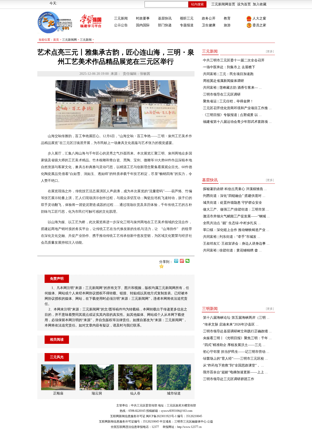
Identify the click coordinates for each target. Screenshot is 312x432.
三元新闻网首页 (223, 4)
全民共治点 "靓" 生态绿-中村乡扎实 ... (232, 223)
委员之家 (259, 25)
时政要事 (143, 18)
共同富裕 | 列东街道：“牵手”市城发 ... (231, 237)
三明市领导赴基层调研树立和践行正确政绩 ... (237, 331)
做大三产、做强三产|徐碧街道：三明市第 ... (236, 209)
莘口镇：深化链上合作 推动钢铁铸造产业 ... (236, 230)
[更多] (270, 51)
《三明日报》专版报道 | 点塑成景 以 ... (232, 115)
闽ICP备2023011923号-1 (161, 416)
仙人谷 (135, 393)
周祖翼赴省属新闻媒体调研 (223, 81)
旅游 (227, 25)
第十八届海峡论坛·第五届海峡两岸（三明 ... (236, 317)
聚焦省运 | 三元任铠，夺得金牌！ (228, 101)
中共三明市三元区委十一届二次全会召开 (233, 60)
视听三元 (187, 18)
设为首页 (244, 4)
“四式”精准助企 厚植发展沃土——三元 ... (234, 345)
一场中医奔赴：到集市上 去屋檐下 (229, 67)
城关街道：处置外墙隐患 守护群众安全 (232, 202)
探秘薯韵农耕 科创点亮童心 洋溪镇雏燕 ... (235, 189)
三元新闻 (121, 18)
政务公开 (208, 18)
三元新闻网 (69, 39)
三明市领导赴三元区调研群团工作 (228, 379)
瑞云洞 (97, 393)
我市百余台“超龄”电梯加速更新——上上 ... (235, 372)
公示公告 (121, 25)
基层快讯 (165, 18)
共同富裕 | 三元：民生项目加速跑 (228, 74)
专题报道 (187, 25)
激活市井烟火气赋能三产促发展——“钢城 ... (236, 216)
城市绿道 (174, 393)
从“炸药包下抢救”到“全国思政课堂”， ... (233, 365)
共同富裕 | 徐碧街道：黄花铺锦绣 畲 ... (232, 250)
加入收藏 (259, 4)
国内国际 (143, 25)
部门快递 (165, 25)
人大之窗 (259, 18)
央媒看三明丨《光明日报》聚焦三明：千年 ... (237, 338)
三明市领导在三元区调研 (222, 94)
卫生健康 (208, 25)
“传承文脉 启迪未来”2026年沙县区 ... (231, 324)
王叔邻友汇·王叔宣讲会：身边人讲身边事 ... (236, 243)
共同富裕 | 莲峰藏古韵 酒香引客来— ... (232, 87)
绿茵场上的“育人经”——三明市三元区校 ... (235, 358)
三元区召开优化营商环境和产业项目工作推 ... (237, 108)
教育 (227, 18)
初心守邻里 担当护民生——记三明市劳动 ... (236, 352)
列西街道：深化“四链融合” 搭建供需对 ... (234, 196)
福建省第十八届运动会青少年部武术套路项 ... (237, 122)
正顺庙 (58, 393)
